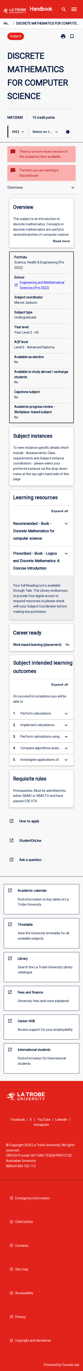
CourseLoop (70, 1365)
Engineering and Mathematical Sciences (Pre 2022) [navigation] (42, 285)
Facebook (18, 1119)
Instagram (41, 1125)
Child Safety (24, 1222)
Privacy (20, 1317)
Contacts (21, 1245)
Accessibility (24, 1293)
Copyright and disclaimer (33, 1340)
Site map (21, 1269)
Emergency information (32, 1198)
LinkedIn (61, 1119)
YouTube (43, 1119)
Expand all (59, 511)
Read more (61, 241)
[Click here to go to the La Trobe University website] (14, 12)
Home (7, 23)
